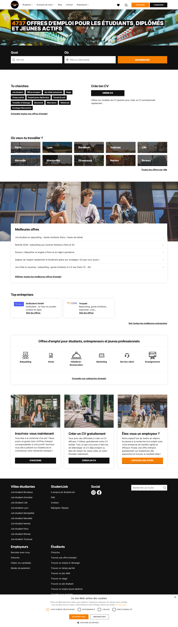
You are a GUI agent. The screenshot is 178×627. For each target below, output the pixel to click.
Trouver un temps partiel (63, 568)
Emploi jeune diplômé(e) (38, 97)
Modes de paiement (20, 568)
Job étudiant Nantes (20, 523)
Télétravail (64, 103)
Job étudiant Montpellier (22, 513)
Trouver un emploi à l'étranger (65, 563)
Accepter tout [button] (78, 617)
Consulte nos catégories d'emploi (89, 378)
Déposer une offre (142, 460)
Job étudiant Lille (19, 502)
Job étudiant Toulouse (21, 539)
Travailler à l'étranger (21, 103)
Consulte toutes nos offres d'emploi (29, 113)
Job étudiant (17, 92)
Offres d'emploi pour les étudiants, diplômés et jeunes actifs (88, 26)
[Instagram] (94, 492)
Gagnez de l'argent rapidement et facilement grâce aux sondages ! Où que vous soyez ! (57, 259)
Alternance (51, 103)
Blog (60, 5)
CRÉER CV (107, 93)
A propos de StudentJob (63, 492)
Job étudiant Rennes (20, 534)
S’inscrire (15, 557)
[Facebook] (100, 492)
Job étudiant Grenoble (21, 497)
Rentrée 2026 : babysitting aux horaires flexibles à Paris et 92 (44, 244)
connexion (158, 5)
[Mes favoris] (118, 4)
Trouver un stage (59, 578)
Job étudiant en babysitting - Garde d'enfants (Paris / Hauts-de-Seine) (49, 237)
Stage (68, 92)
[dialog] (89, 610)
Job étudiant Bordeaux (22, 492)
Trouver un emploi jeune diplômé (66, 589)
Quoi (14, 52)
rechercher (142, 60)
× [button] (175, 597)
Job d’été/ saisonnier (53, 92)
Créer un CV (89, 460)
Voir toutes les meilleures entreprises (147, 323)
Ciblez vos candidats (21, 563)
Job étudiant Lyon (19, 508)
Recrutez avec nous (20, 552)
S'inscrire (140, 5)
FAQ (53, 497)
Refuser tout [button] (99, 617)
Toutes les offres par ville (154, 169)
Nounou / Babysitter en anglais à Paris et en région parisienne (44, 252)
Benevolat (38, 103)
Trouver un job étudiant (62, 583)
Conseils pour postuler (62, 594)
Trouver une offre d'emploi (64, 557)
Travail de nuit (59, 97)
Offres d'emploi (33, 92)
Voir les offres (33, 313)
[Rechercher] (126, 4)
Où (66, 52)
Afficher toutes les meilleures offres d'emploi (38, 276)
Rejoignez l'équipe (59, 508)
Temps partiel (18, 97)
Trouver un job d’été (60, 573)
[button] (89, 622)
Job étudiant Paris (19, 528)
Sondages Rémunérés (21, 108)
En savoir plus (121, 605)
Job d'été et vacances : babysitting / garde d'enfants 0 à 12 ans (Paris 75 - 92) (53, 267)
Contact (69, 5)
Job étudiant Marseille (21, 518)
